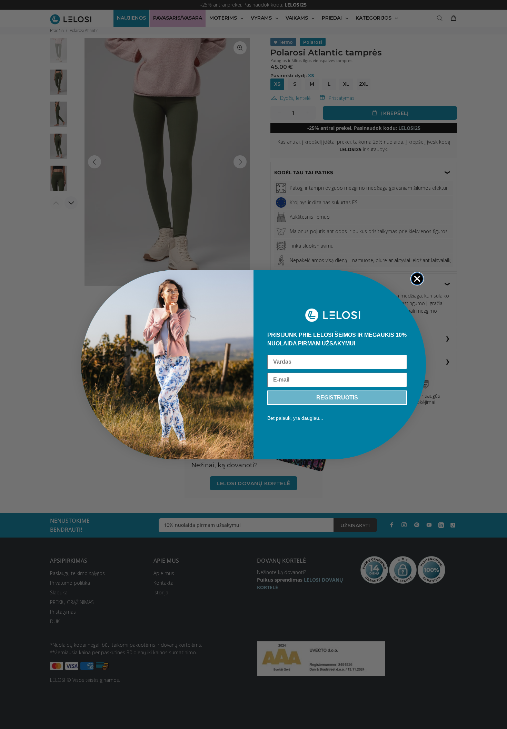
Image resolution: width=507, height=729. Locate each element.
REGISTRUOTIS (337, 397)
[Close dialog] (417, 279)
